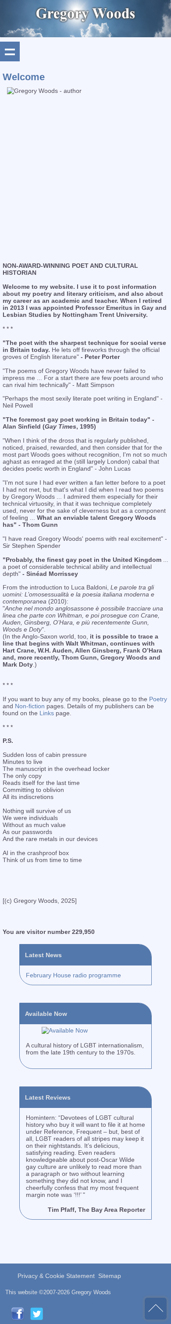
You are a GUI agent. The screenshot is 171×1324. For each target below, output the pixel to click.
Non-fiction (30, 706)
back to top (156, 1309)
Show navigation (10, 51)
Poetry (158, 699)
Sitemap (109, 1275)
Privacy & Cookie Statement (56, 1275)
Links (46, 713)
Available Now (46, 1013)
